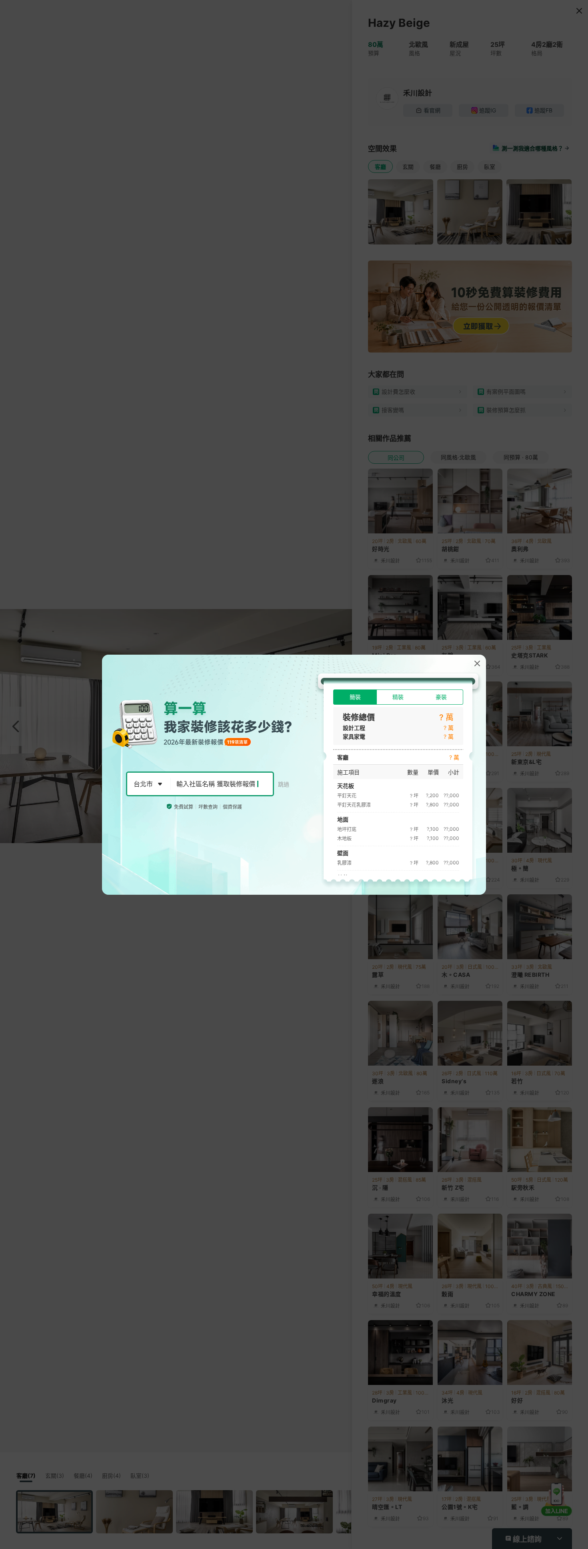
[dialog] (294, 775)
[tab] (355, 697)
